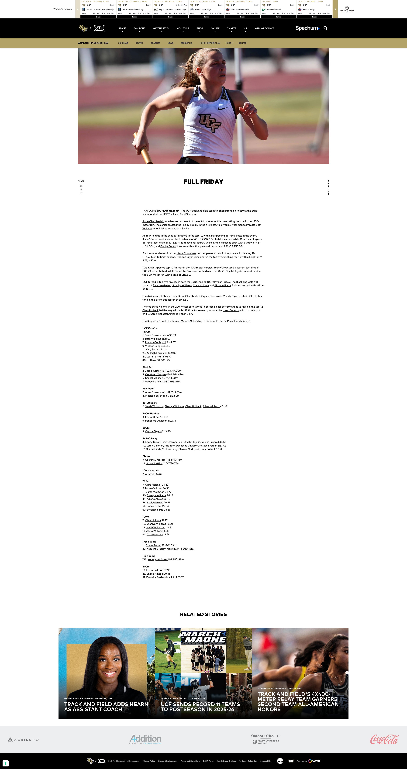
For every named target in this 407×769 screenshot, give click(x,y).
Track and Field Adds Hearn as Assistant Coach (106, 707)
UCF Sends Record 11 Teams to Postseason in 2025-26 (200, 707)
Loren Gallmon (231, 310)
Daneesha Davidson (186, 271)
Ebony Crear (221, 267)
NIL (245, 28)
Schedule (123, 43)
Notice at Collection (248, 761)
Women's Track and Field (78, 698)
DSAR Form (208, 761)
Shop (200, 28)
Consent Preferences (167, 761)
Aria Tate (170, 445)
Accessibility (266, 761)
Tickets (231, 28)
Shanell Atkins (213, 242)
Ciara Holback (201, 285)
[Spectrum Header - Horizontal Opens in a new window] (308, 28)
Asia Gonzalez (155, 498)
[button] (335, 9)
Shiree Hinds (153, 449)
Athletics (183, 28)
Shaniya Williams (182, 285)
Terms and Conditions (190, 761)
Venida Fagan (230, 296)
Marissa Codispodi (155, 342)
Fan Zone (139, 28)
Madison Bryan (184, 256)
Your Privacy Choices (226, 761)
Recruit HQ (187, 43)
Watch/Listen (161, 28)
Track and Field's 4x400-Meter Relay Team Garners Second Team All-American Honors (298, 702)
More (228, 43)
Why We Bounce (264, 28)
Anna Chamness (186, 253)
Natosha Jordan (208, 445)
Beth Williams (153, 338)
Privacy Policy (148, 761)
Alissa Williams (222, 285)
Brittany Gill (154, 360)
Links (98, 17)
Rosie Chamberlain (153, 221)
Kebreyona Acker (158, 559)
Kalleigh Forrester (157, 352)
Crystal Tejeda (234, 271)
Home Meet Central (211, 43)
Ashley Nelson (155, 502)
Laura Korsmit (154, 356)
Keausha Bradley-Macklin (161, 548)
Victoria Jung (152, 345)
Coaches (155, 43)
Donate (215, 28)
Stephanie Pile (155, 509)
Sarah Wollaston (162, 285)
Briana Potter (154, 506)
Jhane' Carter (150, 239)
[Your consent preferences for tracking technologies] (6, 763)
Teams (122, 28)
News (170, 43)
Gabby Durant (168, 246)
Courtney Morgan (250, 239)
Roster (139, 43)
